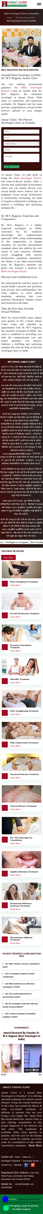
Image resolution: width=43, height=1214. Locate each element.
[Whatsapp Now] (6, 1208)
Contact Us (6, 1165)
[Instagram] (33, 1165)
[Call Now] (5, 1196)
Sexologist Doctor (31, 1161)
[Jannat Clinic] (14, 3)
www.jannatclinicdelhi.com (16, 453)
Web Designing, (13, 1206)
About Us (27, 1157)
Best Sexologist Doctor (25, 18)
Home (9, 18)
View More (8, 557)
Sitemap (17, 1165)
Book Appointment (11, 166)
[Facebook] (26, 1165)
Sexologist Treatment (10, 1161)
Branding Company (21, 1209)
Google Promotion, (30, 1206)
